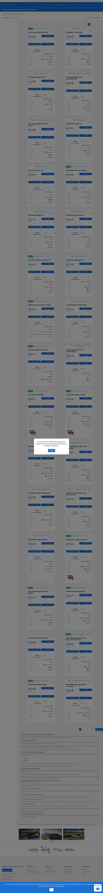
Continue (51, 450)
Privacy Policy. (60, 886)
